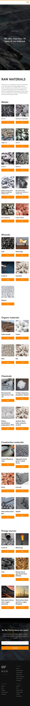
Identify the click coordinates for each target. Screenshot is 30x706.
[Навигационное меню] (28, 2)
